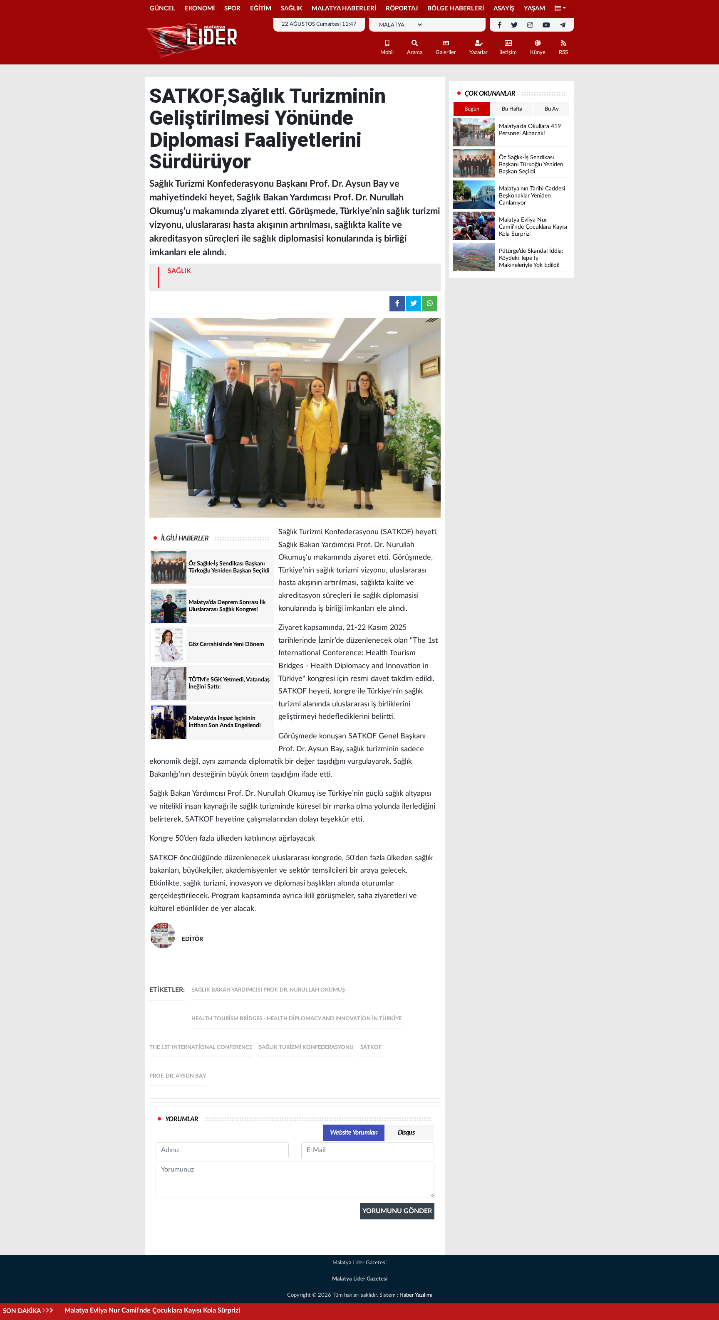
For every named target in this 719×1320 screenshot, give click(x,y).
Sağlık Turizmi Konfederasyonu (306, 1047)
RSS (563, 52)
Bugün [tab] (471, 109)
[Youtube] (546, 25)
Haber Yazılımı (415, 1295)
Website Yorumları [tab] (354, 1132)
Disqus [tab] (406, 1132)
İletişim (508, 52)
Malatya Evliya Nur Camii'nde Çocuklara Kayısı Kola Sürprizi (152, 1310)
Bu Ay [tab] (552, 109)
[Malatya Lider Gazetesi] (193, 40)
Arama (414, 52)
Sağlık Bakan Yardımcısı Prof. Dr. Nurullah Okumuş (268, 990)
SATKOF (371, 1047)
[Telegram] (562, 25)
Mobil (387, 52)
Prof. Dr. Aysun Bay (177, 1076)
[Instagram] (530, 25)
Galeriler (446, 52)
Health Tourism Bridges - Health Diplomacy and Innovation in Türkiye (296, 1018)
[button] (560, 9)
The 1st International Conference (200, 1047)
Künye (537, 52)
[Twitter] (514, 25)
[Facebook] (500, 25)
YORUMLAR (181, 1119)
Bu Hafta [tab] (512, 109)
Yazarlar (478, 52)
